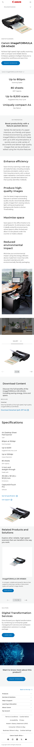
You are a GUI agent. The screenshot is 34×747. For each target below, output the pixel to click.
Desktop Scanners (7, 39)
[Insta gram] (12, 739)
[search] (2, 2)
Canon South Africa (16, 735)
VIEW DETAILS (8, 590)
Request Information (16, 679)
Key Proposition (17, 119)
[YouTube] (26, 739)
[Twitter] (21, 739)
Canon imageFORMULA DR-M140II (12, 72)
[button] (31, 372)
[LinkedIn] (17, 739)
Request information (10, 63)
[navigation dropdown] (30, 2)
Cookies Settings (25, 730)
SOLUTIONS (5, 608)
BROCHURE (4, 399)
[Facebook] (8, 739)
